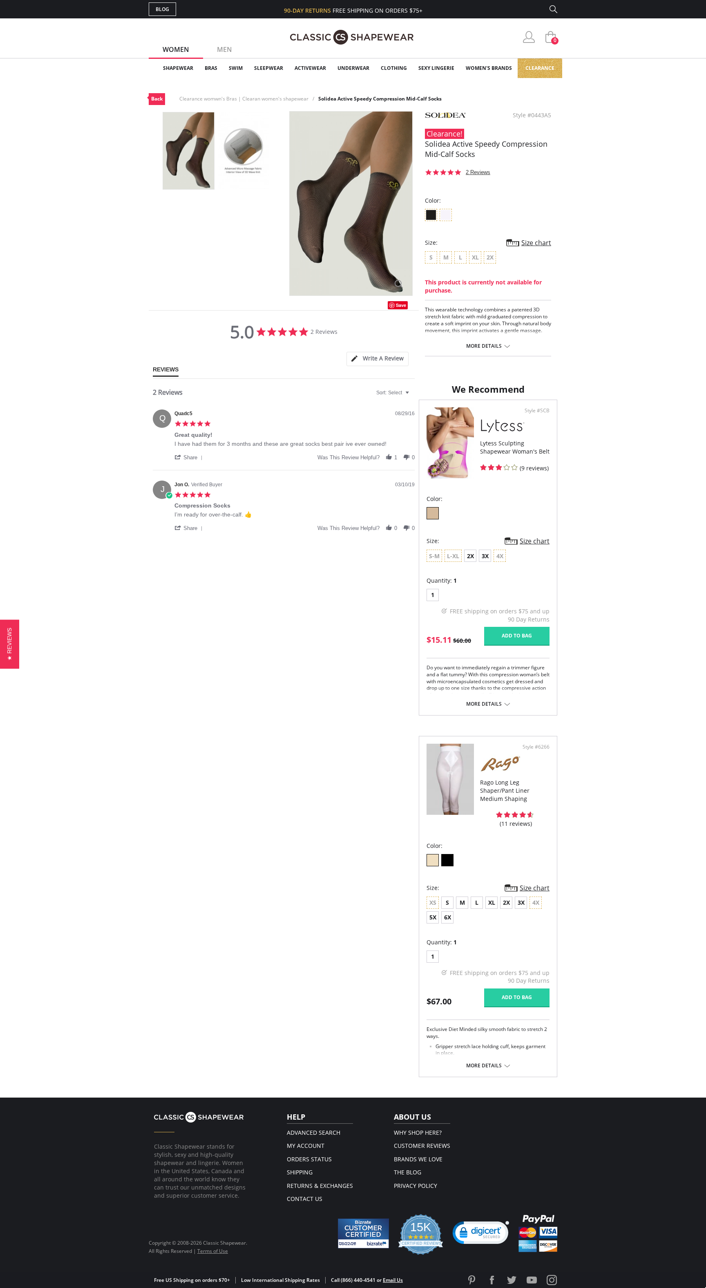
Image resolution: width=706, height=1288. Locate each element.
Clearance (539, 68)
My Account (305, 1145)
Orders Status (309, 1159)
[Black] (447, 860)
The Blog (407, 1172)
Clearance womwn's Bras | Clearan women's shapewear (243, 98)
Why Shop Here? (418, 1132)
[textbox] (413, 396)
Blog (162, 9)
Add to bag (517, 635)
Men (224, 49)
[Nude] (433, 513)
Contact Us (304, 1199)
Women (176, 49)
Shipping (300, 1172)
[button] (190, 457)
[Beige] (433, 860)
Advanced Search (313, 1132)
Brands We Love (418, 1159)
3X (485, 556)
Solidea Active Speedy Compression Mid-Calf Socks (380, 98)
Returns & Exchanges (320, 1186)
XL (491, 902)
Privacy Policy (415, 1186)
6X (447, 917)
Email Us (393, 1280)
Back (157, 98)
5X (432, 917)
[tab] (377, 359)
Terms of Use (212, 1251)
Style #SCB (537, 410)
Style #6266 (536, 747)
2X (470, 556)
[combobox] (394, 392)
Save (401, 305)
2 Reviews (478, 172)
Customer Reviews (422, 1145)
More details (484, 346)
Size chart (536, 242)
